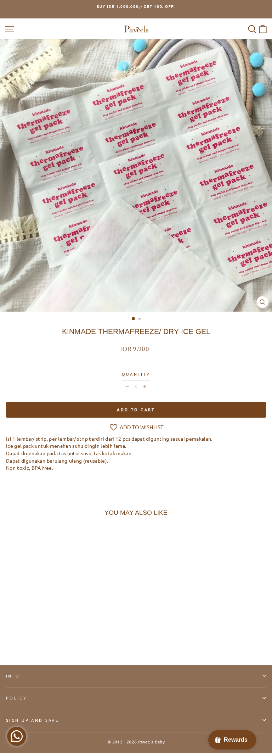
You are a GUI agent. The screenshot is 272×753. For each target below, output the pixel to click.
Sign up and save (32, 720)
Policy (16, 698)
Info (13, 676)
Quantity (136, 374)
